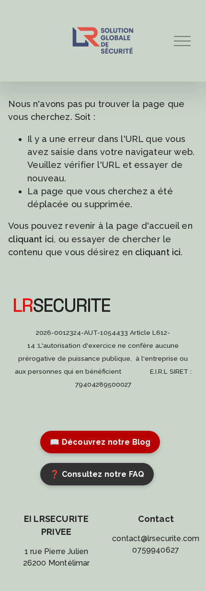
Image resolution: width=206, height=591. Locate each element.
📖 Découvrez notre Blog (100, 442)
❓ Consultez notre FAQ (97, 474)
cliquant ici (31, 239)
